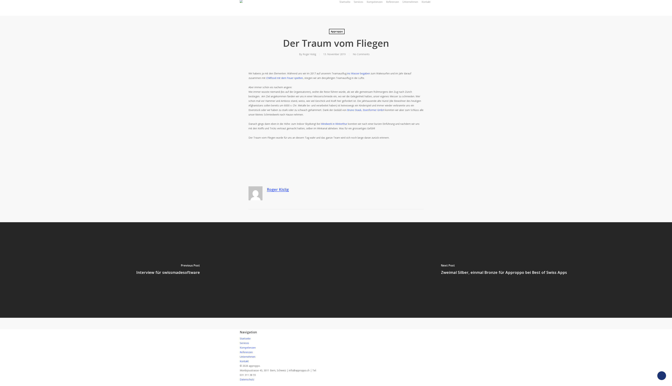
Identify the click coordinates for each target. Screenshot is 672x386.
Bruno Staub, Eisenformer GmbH (365, 110)
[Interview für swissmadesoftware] (168, 270)
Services (244, 343)
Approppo (337, 31)
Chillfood (271, 78)
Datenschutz (247, 379)
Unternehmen (247, 356)
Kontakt (244, 361)
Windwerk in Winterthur (334, 123)
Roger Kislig (309, 54)
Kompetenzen (248, 347)
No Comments (361, 54)
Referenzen (246, 352)
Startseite (245, 338)
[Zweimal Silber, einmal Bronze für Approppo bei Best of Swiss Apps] (504, 270)
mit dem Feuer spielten (290, 78)
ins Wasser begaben (358, 73)
